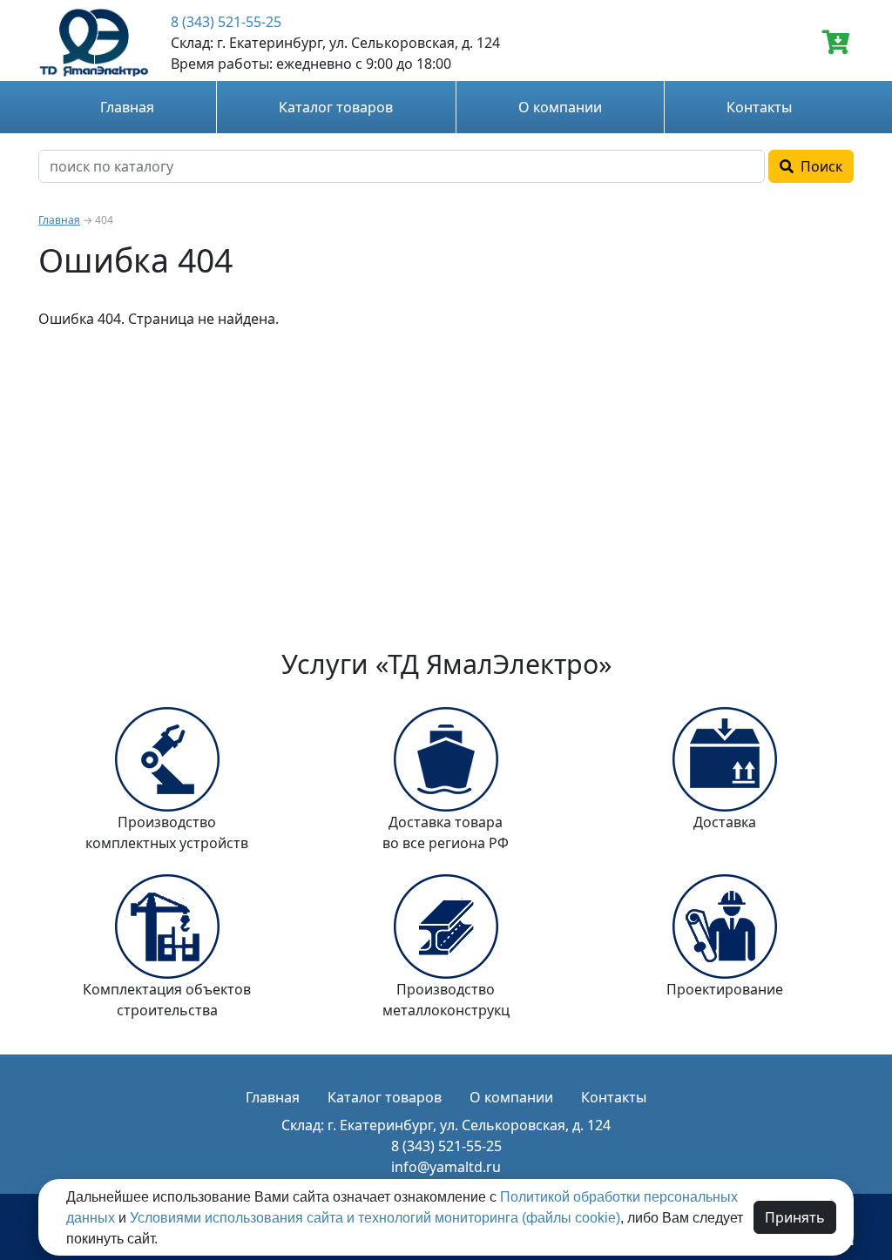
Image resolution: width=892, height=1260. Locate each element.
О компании (560, 107)
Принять (795, 1217)
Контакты (759, 107)
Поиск (818, 166)
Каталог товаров (336, 107)
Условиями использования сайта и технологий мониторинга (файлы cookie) (375, 1217)
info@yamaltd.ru (446, 1166)
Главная (127, 107)
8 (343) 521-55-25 (226, 21)
